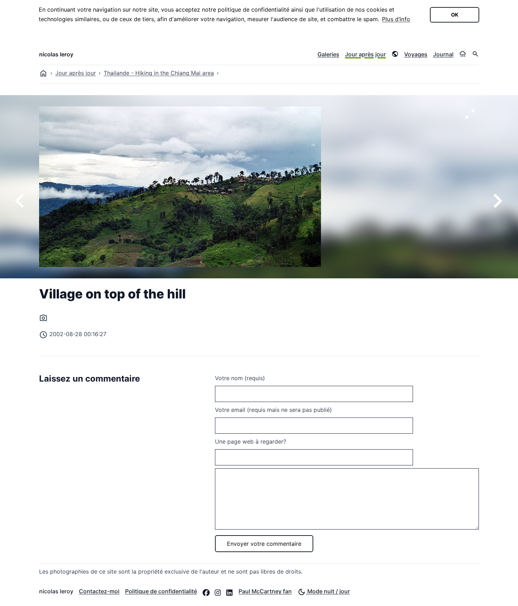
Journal (443, 54)
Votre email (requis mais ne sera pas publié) (273, 409)
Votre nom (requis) (240, 378)
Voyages (415, 54)
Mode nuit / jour (328, 591)
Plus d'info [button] (396, 19)
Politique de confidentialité (161, 591)
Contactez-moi (99, 591)
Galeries (328, 54)
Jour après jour (365, 54)
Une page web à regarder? (250, 441)
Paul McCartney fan (265, 591)
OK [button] (454, 15)
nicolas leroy (56, 54)
